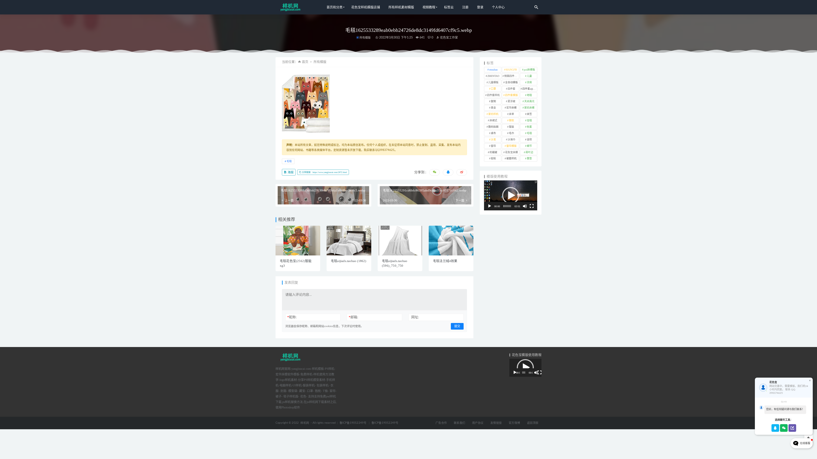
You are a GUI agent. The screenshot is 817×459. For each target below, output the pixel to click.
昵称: (292, 317)
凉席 (529, 82)
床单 (511, 114)
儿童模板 (493, 82)
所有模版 (365, 37)
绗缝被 (493, 152)
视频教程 (429, 7)
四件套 (511, 88)
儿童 (529, 76)
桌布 (493, 133)
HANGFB (511, 69)
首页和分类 (335, 7)
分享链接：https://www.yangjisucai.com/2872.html (324, 172)
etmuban (493, 69)
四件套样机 (493, 95)
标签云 (449, 7)
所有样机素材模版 (401, 7)
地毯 (529, 95)
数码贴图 (493, 126)
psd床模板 (529, 69)
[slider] (507, 206)
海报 (290, 172)
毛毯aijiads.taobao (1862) (348, 261)
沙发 (493, 139)
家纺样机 (493, 114)
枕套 (529, 126)
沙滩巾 (511, 139)
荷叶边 (529, 152)
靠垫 (529, 158)
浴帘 (529, 139)
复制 (493, 101)
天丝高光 (529, 101)
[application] (510, 195)
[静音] (525, 206)
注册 (465, 7)
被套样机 (511, 158)
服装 (511, 126)
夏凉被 (511, 101)
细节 (529, 145)
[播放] (489, 206)
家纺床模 (529, 107)
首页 (305, 62)
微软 (511, 120)
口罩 (493, 88)
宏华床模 (511, 107)
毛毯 (289, 161)
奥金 (493, 107)
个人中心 (498, 7)
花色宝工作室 (448, 37)
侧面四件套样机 (511, 76)
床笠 (529, 114)
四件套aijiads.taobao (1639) (529, 88)
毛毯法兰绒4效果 (445, 261)
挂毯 (529, 120)
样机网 (304, 423)
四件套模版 (511, 95)
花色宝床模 (511, 152)
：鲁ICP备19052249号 (351, 423)
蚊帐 (493, 158)
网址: (415, 317)
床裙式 (493, 120)
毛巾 (511, 133)
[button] (510, 195)
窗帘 (493, 145)
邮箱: (353, 317)
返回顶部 (532, 423)
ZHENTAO (493, 76)
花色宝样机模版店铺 (365, 7)
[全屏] (532, 206)
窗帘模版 (511, 145)
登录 (480, 7)
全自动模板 (511, 82)
